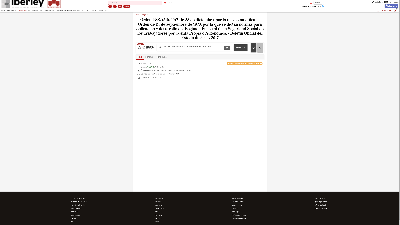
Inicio (138, 15)
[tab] (3, 10)
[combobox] (238, 3)
